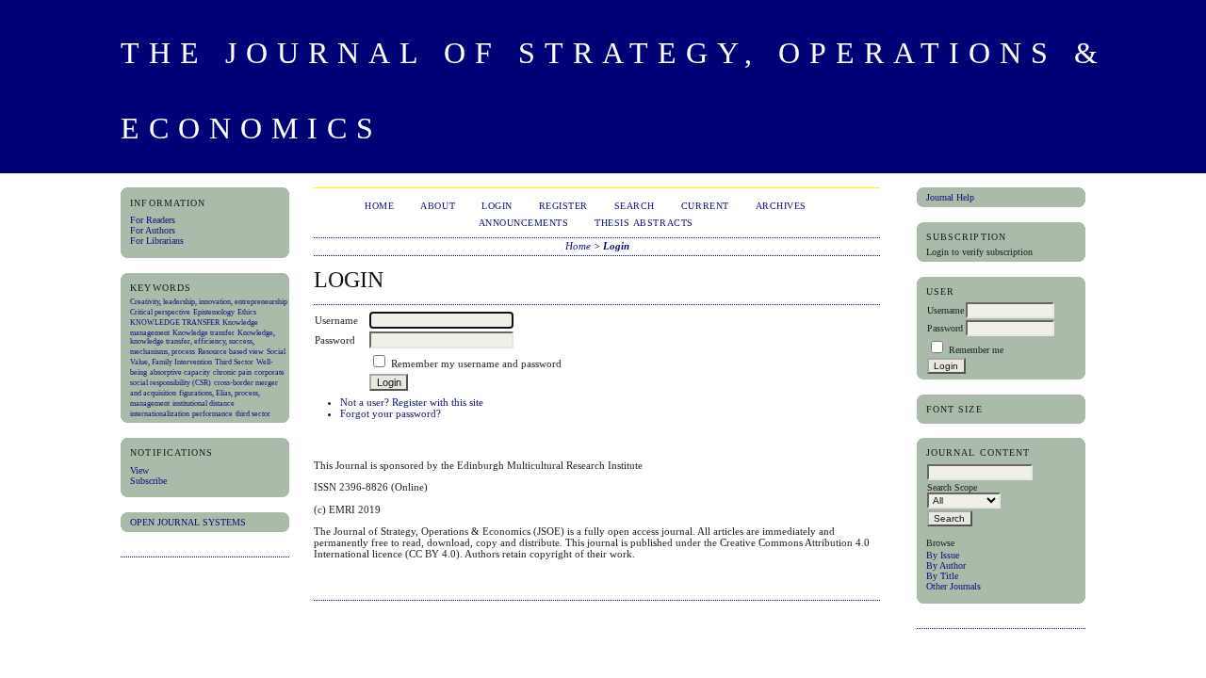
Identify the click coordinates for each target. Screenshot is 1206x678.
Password (945, 328)
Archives (781, 206)
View (139, 470)
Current (705, 206)
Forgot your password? (390, 413)
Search (634, 206)
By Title (942, 576)
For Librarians (157, 240)
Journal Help (950, 197)
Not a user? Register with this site (411, 402)
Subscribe (148, 481)
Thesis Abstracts (644, 223)
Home (379, 206)
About (437, 206)
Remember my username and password (476, 363)
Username (945, 310)
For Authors (152, 230)
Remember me (976, 350)
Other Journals (953, 586)
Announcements (524, 223)
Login (497, 206)
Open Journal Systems (188, 522)
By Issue (942, 555)
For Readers (152, 220)
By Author (946, 565)
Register (563, 206)
